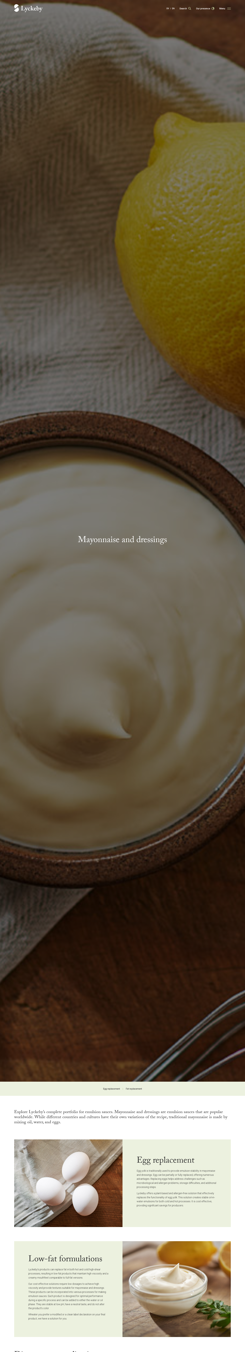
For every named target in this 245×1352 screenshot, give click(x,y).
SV (167, 8)
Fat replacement (134, 1088)
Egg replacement (111, 1088)
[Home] (28, 8)
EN (173, 8)
